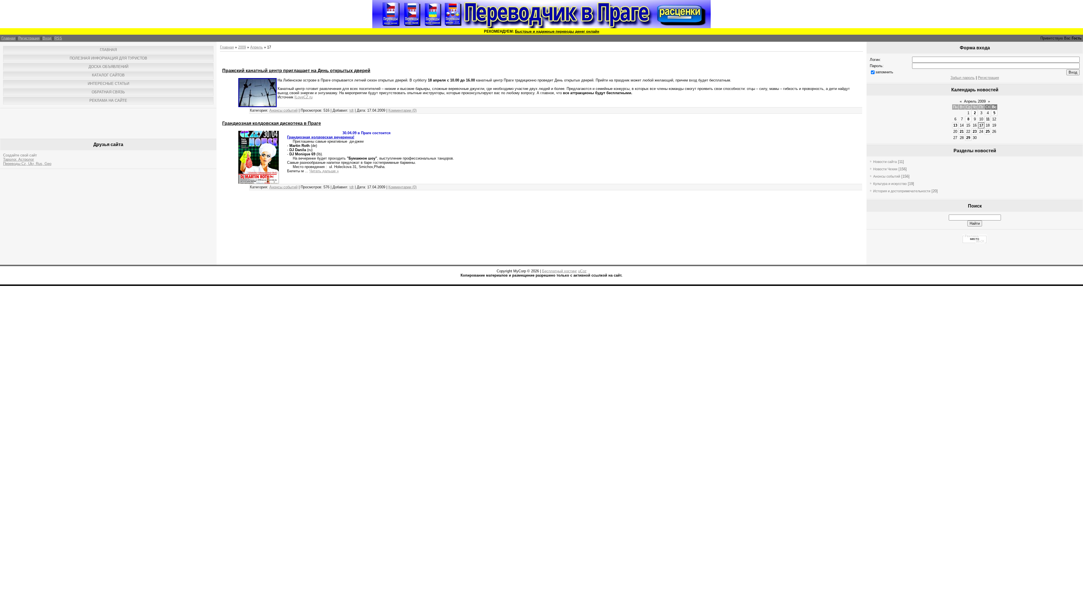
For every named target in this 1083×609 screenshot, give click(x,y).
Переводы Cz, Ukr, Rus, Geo (27, 164)
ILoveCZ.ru (303, 97)
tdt (351, 110)
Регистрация (28, 38)
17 (981, 125)
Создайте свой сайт (20, 155)
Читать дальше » (324, 171)
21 (962, 131)
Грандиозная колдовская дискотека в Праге (271, 123)
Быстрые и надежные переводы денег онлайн (557, 31)
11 (988, 119)
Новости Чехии (885, 169)
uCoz (582, 271)
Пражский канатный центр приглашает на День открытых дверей (296, 70)
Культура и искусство (890, 184)
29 (968, 138)
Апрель (256, 47)
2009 (242, 47)
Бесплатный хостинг (559, 271)
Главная (8, 38)
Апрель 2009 (975, 101)
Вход (47, 38)
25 (988, 131)
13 (955, 125)
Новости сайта (885, 162)
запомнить (884, 72)
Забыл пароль (962, 78)
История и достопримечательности (901, 191)
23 (975, 131)
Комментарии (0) (402, 110)
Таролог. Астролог (18, 159)
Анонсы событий (283, 110)
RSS (58, 38)
